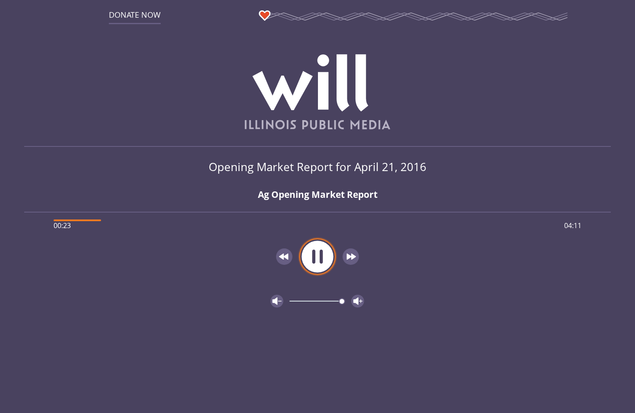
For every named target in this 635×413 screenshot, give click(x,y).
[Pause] (317, 256)
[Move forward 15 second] (351, 256)
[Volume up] (358, 301)
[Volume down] (277, 301)
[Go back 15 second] (284, 256)
